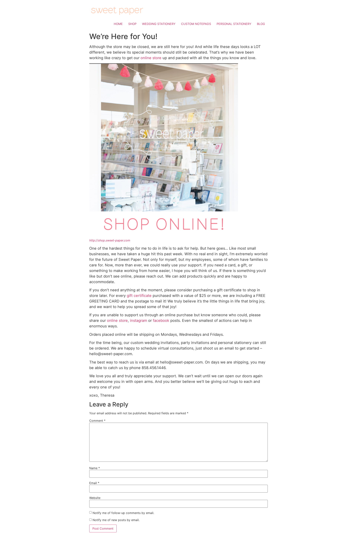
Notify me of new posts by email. (116, 519)
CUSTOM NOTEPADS (196, 24)
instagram (138, 320)
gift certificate (139, 295)
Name (94, 468)
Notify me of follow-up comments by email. (123, 512)
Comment (97, 420)
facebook (161, 320)
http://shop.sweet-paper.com (109, 240)
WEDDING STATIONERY (159, 24)
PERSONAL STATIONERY (234, 24)
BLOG (261, 24)
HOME (118, 24)
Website (94, 497)
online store (151, 58)
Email (94, 482)
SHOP (132, 24)
